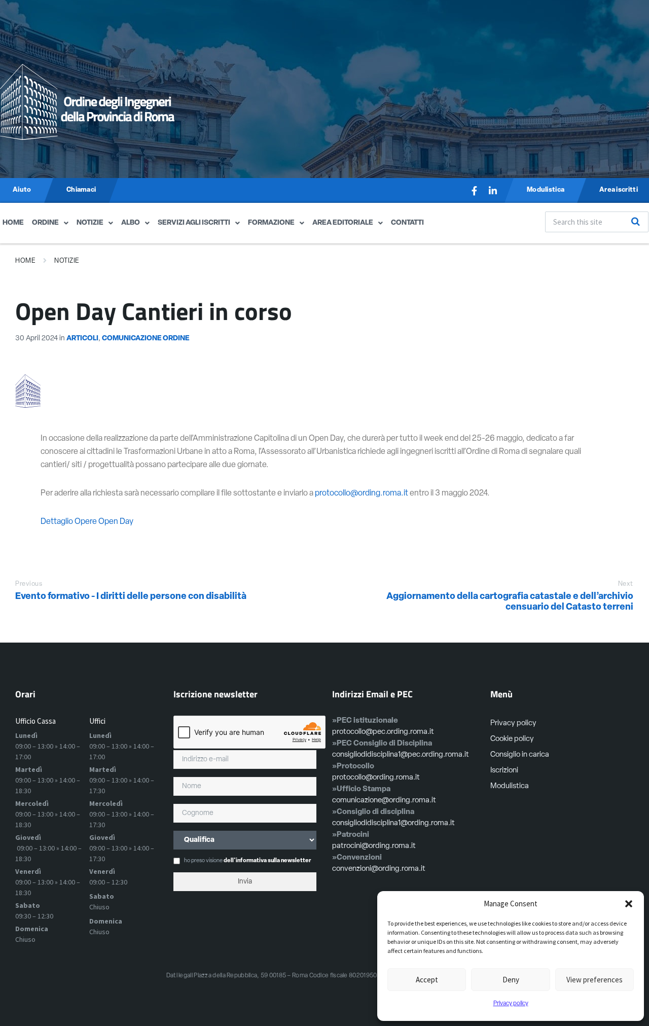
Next (625, 584)
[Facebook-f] (474, 191)
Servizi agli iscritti (194, 223)
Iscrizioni (504, 770)
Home (13, 223)
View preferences (594, 979)
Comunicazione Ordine (146, 338)
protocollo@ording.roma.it (361, 493)
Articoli (82, 338)
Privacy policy (510, 1004)
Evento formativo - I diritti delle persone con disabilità (130, 597)
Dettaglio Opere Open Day (87, 522)
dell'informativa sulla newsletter (267, 861)
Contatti (407, 223)
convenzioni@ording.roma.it (378, 869)
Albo (130, 223)
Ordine (45, 223)
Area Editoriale (342, 223)
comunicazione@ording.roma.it (384, 800)
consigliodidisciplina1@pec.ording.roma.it (400, 755)
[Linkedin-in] (493, 191)
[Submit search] (635, 221)
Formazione (271, 223)
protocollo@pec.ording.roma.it (383, 732)
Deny (510, 979)
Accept (427, 979)
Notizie (90, 223)
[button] (629, 904)
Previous (28, 584)
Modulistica (509, 786)
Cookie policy (512, 739)
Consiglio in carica (519, 755)
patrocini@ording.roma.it (374, 846)
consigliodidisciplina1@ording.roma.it (393, 823)
